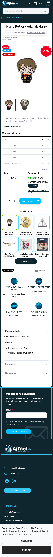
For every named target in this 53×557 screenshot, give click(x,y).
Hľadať (45, 11)
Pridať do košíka (28, 201)
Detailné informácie (12, 127)
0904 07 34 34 (16, 473)
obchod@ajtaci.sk (17, 468)
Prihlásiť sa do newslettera (18, 432)
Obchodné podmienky (13, 512)
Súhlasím (26, 550)
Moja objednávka (11, 516)
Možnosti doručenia (38, 192)
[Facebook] (6, 480)
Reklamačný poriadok (13, 521)
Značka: (7, 40)
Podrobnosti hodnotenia (36, 33)
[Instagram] (13, 480)
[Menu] (48, 3)
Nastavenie (26, 541)
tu (30, 534)
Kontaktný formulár (17, 490)
